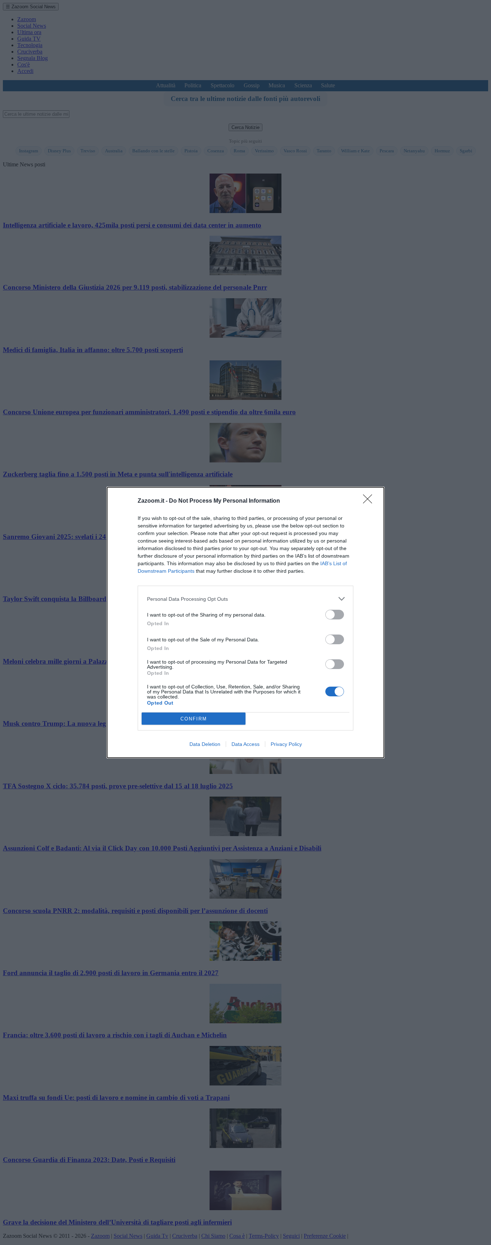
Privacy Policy (286, 744)
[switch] (334, 614)
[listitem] (245, 599)
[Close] (370, 501)
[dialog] (245, 622)
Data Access (245, 744)
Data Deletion (204, 744)
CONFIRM (193, 718)
